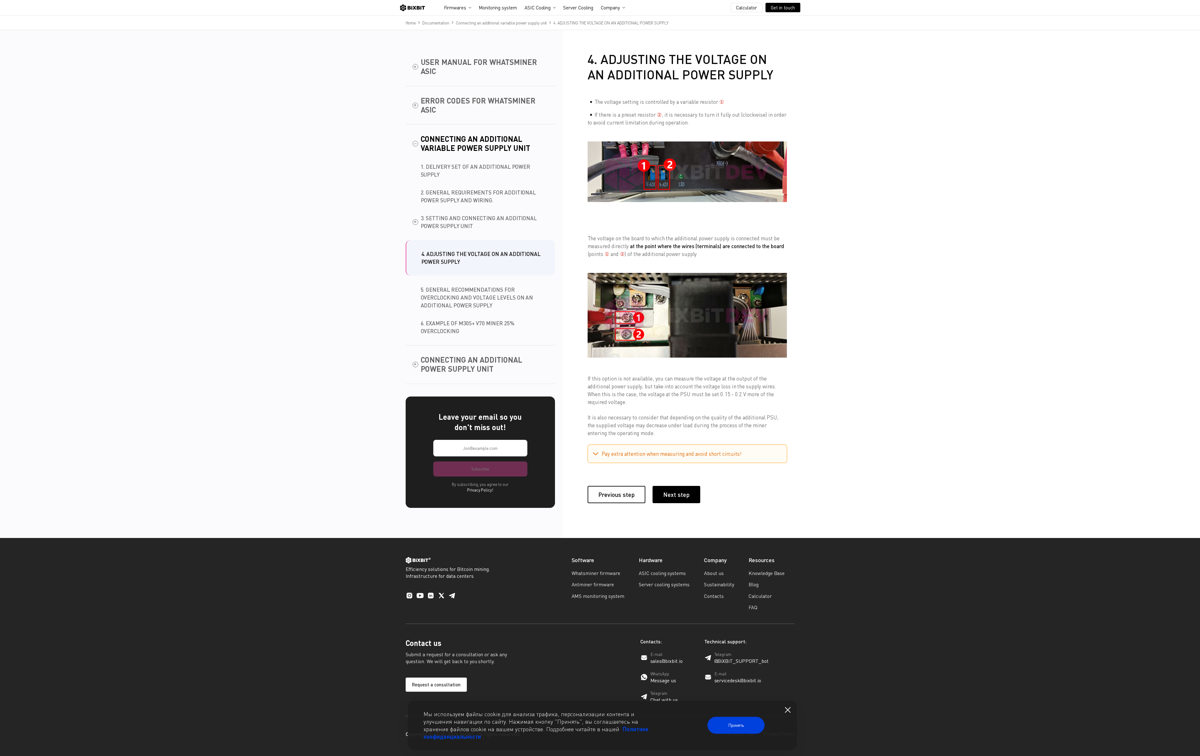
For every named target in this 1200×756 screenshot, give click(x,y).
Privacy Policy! (480, 489)
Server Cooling (578, 7)
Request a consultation (436, 684)
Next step (676, 494)
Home (411, 22)
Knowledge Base (767, 573)
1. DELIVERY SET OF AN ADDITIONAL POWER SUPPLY (476, 170)
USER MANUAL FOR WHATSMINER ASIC (479, 67)
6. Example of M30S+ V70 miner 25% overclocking (468, 327)
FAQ (753, 607)
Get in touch (783, 7)
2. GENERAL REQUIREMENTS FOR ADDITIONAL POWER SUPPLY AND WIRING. (478, 196)
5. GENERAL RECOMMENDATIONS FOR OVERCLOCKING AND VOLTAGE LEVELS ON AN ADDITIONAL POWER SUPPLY (477, 297)
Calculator (746, 7)
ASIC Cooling (538, 7)
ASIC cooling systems (662, 573)
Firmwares (455, 7)
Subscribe (480, 468)
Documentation (435, 22)
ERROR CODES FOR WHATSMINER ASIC (478, 105)
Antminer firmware (593, 584)
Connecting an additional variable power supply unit (501, 22)
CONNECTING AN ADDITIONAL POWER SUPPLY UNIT (471, 364)
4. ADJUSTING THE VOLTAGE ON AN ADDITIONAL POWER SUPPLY (481, 258)
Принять (736, 725)
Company (610, 7)
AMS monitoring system (598, 596)
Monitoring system (498, 7)
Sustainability (719, 584)
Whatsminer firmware (596, 573)
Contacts (714, 596)
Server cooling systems (664, 584)
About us (714, 573)
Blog (754, 584)
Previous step (616, 494)
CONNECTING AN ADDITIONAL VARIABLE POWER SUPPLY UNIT (475, 143)
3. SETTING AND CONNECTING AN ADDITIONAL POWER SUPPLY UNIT (479, 222)
